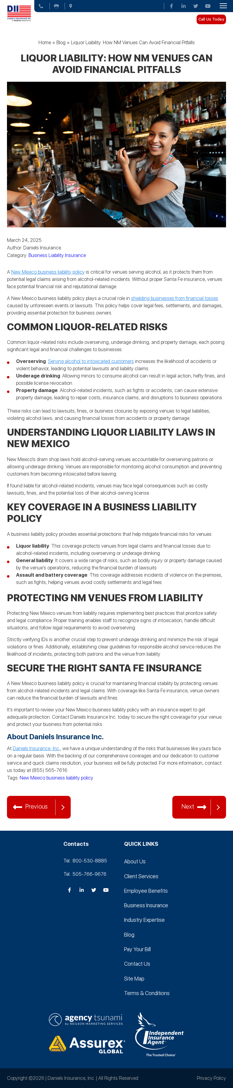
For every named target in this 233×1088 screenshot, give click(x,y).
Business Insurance (146, 905)
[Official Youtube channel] (207, 6)
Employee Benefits (146, 891)
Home (45, 42)
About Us (135, 861)
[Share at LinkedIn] (37, 787)
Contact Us (137, 964)
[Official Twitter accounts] (195, 6)
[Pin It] (49, 787)
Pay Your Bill (137, 949)
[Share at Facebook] (25, 787)
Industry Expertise (144, 920)
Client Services (141, 876)
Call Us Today (211, 19)
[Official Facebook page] (171, 6)
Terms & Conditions (147, 993)
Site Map (134, 978)
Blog (61, 42)
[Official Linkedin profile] (183, 6)
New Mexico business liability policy (56, 778)
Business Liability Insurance (57, 255)
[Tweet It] (13, 787)
